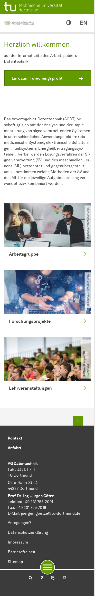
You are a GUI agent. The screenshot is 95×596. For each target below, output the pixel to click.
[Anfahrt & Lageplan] (41, 578)
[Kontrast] (68, 23)
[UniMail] (64, 578)
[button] (47, 78)
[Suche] (30, 578)
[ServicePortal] (52, 578)
